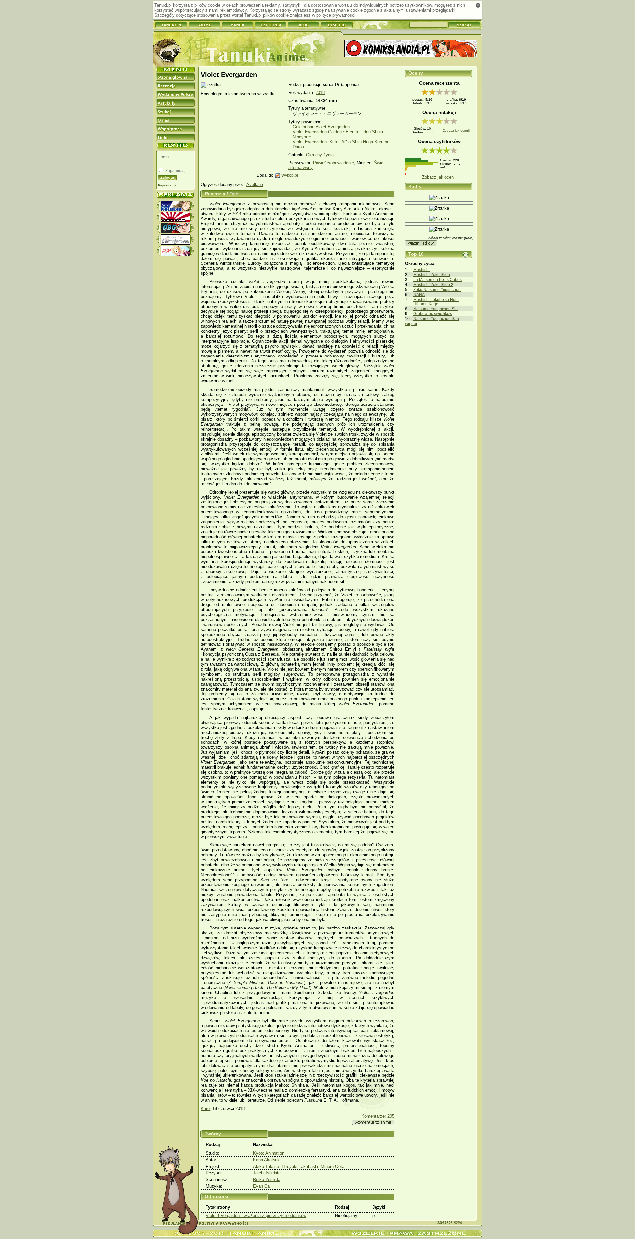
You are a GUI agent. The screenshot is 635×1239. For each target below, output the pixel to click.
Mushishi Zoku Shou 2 (433, 284)
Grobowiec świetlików (432, 313)
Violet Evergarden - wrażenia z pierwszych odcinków (256, 1215)
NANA (419, 294)
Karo (205, 1108)
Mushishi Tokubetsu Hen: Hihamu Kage (436, 301)
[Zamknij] (478, 5)
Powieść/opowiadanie (333, 162)
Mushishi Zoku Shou (431, 274)
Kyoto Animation (268, 1153)
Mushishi (421, 269)
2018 (320, 92)
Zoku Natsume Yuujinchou (437, 289)
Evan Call (262, 1186)
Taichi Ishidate (267, 1172)
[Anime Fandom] (175, 243)
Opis (234, 193)
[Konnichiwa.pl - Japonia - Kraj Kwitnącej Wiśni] (175, 220)
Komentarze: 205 (377, 1116)
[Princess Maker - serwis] (175, 254)
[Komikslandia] (410, 49)
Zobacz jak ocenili (456, 130)
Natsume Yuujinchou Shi (435, 309)
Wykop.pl (289, 175)
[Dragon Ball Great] (175, 231)
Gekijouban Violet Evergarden (321, 126)
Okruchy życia (320, 154)
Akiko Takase (266, 1166)
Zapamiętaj (175, 170)
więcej (411, 323)
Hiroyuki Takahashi (300, 1166)
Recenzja (215, 193)
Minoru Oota (332, 1166)
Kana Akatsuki (267, 1159)
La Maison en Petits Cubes (437, 279)
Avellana (254, 184)
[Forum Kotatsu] (175, 209)
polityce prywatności (335, 15)
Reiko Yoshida (266, 1179)
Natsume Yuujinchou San (436, 318)
